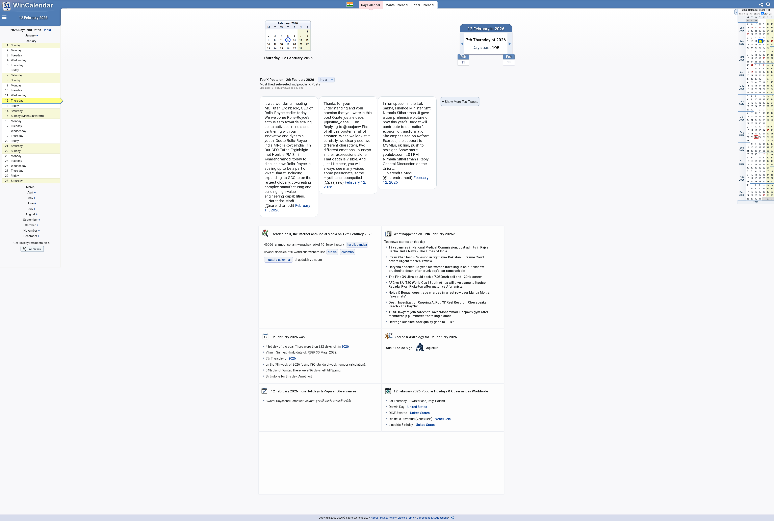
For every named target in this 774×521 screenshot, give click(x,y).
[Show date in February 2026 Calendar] (288, 42)
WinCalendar (33, 5)
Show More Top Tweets (460, 101)
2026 (345, 346)
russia (332, 252)
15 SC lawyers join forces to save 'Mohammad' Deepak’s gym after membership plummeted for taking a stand (438, 314)
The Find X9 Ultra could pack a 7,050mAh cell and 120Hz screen (436, 277)
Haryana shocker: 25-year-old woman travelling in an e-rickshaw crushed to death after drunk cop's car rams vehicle (436, 269)
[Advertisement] (386, 42)
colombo (347, 252)
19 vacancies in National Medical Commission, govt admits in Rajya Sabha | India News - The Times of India (438, 249)
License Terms (406, 517)
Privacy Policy (388, 517)
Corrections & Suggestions (432, 517)
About (374, 517)
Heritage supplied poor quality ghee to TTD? (421, 322)
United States (417, 407)
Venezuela (443, 419)
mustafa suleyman (278, 260)
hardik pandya (357, 244)
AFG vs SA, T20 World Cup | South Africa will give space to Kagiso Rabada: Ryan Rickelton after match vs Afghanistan (437, 284)
